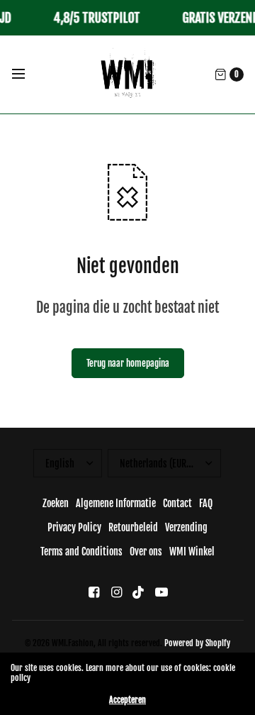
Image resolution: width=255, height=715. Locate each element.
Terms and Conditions (81, 551)
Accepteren (127, 700)
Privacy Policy (74, 527)
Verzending (186, 527)
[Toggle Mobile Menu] (27, 74)
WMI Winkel (192, 551)
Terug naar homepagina (127, 363)
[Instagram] (116, 592)
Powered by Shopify (197, 643)
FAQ (205, 503)
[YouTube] (161, 592)
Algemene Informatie (116, 503)
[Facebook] (93, 592)
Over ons (146, 551)
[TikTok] (138, 592)
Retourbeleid (133, 527)
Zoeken (55, 503)
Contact (177, 503)
